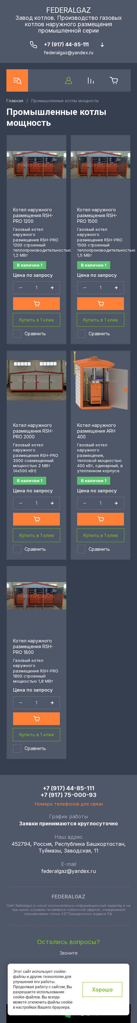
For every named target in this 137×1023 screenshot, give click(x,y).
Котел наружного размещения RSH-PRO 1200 (33, 215)
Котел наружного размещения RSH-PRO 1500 (97, 215)
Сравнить (35, 333)
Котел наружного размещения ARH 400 (96, 430)
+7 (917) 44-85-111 (66, 44)
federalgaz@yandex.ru (68, 871)
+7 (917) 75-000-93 (68, 795)
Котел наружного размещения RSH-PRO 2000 (33, 430)
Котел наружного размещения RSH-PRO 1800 (33, 646)
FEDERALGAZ (68, 10)
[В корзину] (36, 303)
